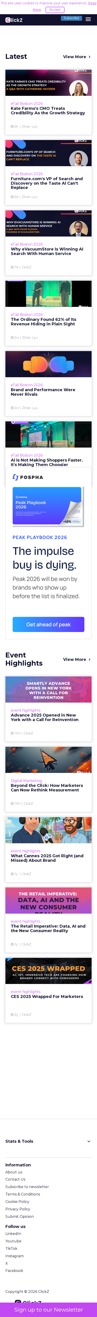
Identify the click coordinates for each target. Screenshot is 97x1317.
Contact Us (15, 1179)
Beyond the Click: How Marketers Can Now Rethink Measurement (48, 779)
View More (74, 56)
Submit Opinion (19, 1216)
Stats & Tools (48, 1141)
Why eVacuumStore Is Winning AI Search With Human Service (48, 242)
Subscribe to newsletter (27, 1187)
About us (13, 1172)
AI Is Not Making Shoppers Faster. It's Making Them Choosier (48, 453)
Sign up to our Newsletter (48, 1309)
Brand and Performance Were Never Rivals (48, 383)
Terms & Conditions (22, 1194)
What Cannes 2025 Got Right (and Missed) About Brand (48, 849)
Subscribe (71, 18)
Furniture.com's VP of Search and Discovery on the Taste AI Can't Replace (48, 172)
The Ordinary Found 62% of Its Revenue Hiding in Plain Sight (48, 313)
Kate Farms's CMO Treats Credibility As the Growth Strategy (48, 102)
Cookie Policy (17, 1202)
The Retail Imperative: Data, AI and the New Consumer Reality (48, 919)
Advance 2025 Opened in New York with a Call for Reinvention (48, 708)
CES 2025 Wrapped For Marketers (48, 990)
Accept (55, 10)
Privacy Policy (17, 1209)
